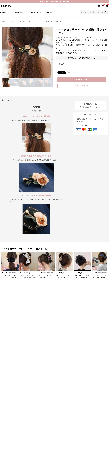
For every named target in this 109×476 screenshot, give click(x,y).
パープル (62, 73)
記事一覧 (49, 12)
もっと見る (104, 249)
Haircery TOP (6, 21)
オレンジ (71, 73)
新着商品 (3, 12)
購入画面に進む (82, 79)
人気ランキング (36, 12)
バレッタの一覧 (19, 21)
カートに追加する (82, 86)
